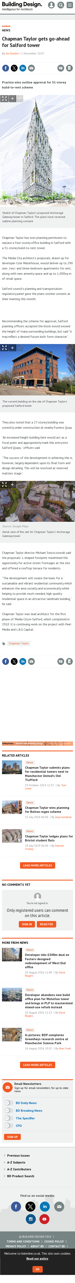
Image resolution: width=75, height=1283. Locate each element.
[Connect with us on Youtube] (44, 1219)
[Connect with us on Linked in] (45, 1206)
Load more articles (37, 865)
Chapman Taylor (19, 643)
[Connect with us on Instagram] (31, 1219)
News (6, 30)
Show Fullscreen (4, 98)
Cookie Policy (54, 1241)
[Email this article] (31, 68)
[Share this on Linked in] (22, 68)
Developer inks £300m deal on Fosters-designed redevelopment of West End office (47, 961)
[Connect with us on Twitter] (30, 1206)
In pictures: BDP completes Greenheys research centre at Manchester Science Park (46, 1039)
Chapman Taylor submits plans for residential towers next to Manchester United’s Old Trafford (47, 773)
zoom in (12, 98)
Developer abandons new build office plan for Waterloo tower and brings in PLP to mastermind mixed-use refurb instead (49, 1001)
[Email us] (59, 1206)
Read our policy (37, 1258)
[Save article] (69, 68)
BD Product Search (20, 1176)
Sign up (12, 1137)
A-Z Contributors (19, 1169)
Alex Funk (65, 1048)
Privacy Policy (16, 1246)
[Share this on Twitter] (14, 68)
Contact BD (56, 1246)
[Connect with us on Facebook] (16, 1206)
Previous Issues (18, 1155)
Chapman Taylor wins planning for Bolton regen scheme (47, 810)
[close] (72, 59)
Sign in (22, 59)
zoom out (19, 98)
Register (46, 924)
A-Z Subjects (16, 1162)
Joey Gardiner (63, 817)
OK (37, 1269)
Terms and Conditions (23, 1241)
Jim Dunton (12, 53)
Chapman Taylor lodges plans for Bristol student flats (49, 838)
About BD (37, 1246)
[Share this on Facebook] (5, 68)
